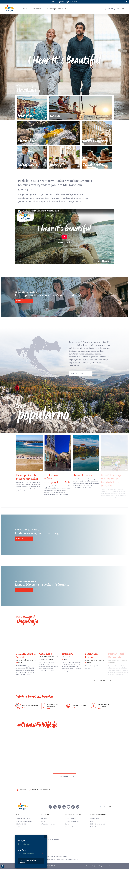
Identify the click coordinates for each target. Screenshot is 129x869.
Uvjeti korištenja (90, 866)
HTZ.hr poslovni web (72, 821)
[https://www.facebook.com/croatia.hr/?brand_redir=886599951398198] (50, 807)
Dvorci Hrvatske (54, 475)
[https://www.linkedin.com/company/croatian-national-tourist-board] (73, 807)
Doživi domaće (95, 827)
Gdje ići (43, 821)
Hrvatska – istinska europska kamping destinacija (113, 478)
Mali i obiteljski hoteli (97, 824)
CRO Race (22, 653)
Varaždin (112, 659)
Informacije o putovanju (48, 824)
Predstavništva (70, 827)
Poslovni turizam (70, 818)
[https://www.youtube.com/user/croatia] (68, 807)
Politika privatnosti (102, 866)
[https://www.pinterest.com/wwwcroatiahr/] (64, 807)
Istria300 (45, 653)
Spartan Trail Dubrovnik (93, 655)
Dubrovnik (89, 663)
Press (67, 824)
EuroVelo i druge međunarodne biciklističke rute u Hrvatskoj (84, 480)
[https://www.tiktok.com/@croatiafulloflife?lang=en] (77, 807)
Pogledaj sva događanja (102, 681)
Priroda (19, 590)
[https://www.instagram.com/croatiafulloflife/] (55, 807)
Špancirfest (115, 653)
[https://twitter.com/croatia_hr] (59, 807)
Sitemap (111, 866)
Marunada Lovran (68, 655)
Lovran (66, 663)
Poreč (42, 659)
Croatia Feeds (94, 818)
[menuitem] (86, 839)
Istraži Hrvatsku (77, 373)
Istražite (19, 300)
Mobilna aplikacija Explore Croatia (64, 2)
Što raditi (44, 818)
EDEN (92, 821)
